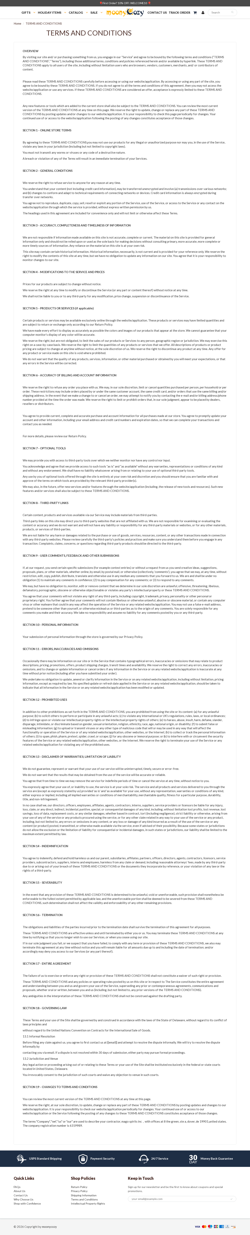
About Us (19, 1191)
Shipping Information (83, 1195)
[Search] (232, 12)
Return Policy (79, 1187)
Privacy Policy (79, 1191)
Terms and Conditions (84, 1199)
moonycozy (49, 1226)
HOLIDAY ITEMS (49, 12)
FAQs (17, 1187)
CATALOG (76, 12)
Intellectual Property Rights (88, 1203)
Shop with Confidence (27, 1203)
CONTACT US (157, 12)
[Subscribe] (231, 1199)
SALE (94, 12)
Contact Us (21, 1195)
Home (17, 23)
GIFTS (25, 12)
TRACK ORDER (179, 12)
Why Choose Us (23, 1199)
